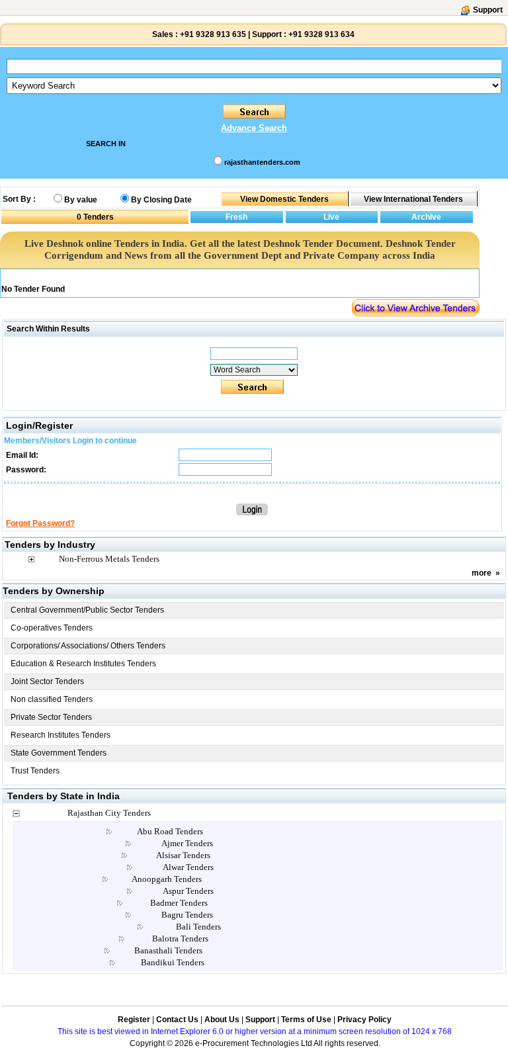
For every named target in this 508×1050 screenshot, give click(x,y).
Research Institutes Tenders (60, 735)
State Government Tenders (58, 753)
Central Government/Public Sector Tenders (87, 610)
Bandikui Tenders (172, 962)
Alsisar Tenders (183, 855)
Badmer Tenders (179, 903)
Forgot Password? (40, 523)
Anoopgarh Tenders (167, 879)
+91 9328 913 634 (321, 34)
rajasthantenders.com (262, 162)
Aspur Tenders (188, 891)
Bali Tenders (198, 927)
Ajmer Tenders (187, 843)
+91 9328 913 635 (212, 34)
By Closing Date (161, 199)
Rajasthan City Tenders (109, 813)
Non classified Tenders (52, 699)
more (481, 573)
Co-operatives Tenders (52, 628)
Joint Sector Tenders (47, 681)
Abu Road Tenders (170, 831)
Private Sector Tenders (51, 717)
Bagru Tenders (187, 915)
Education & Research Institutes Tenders (83, 663)
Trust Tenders (35, 770)
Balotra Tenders (180, 938)
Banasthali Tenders (168, 950)
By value (80, 199)
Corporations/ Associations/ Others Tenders (88, 645)
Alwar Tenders (188, 867)
